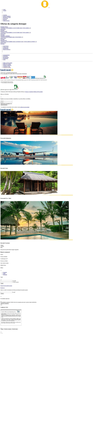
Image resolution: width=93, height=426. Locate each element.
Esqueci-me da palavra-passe (6, 285)
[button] (4, 9)
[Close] (1, 270)
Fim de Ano (5, 18)
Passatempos (5, 58)
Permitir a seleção (7, 329)
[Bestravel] (25, 7)
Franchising (5, 56)
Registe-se (3, 287)
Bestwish (5, 19)
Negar (2, 329)
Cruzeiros (5, 15)
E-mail (13, 292)
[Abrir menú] (49, 7)
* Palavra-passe (15, 282)
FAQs (4, 59)
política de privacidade (24, 107)
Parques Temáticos (7, 16)
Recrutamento (6, 57)
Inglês (4, 273)
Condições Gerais (6, 66)
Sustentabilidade (6, 55)
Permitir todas (14, 329)
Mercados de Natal (7, 17)
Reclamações (5, 48)
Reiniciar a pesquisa (4, 303)
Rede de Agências (6, 49)
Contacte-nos (5, 47)
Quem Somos (5, 46)
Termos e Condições (7, 65)
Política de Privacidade (7, 62)
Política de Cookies (7, 64)
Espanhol (5, 272)
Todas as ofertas (6, 20)
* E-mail (14, 280)
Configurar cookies (7, 67)
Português (5, 274)
